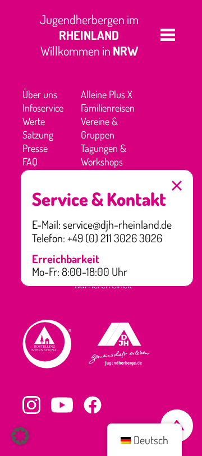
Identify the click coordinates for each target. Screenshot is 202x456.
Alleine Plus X (106, 94)
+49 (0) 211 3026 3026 (114, 238)
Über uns (39, 94)
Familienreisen (108, 108)
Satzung (37, 134)
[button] (168, 35)
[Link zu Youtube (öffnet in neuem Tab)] (62, 405)
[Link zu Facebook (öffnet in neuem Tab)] (93, 405)
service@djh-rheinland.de (117, 225)
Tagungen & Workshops (103, 155)
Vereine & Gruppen (99, 128)
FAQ (30, 161)
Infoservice (42, 108)
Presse (35, 148)
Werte (33, 121)
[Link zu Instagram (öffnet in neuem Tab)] (31, 405)
